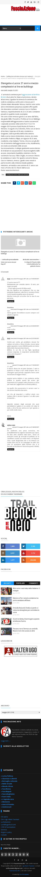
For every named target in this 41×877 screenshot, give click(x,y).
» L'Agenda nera (7, 799)
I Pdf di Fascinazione (8, 827)
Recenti (7, 583)
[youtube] (31, 2)
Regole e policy (6, 832)
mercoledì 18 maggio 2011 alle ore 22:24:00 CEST (25, 326)
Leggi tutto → (6, 741)
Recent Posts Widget (5, 844)
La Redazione (5, 822)
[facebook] (25, 2)
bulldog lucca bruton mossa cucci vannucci (20, 76)
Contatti (4, 835)
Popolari (20, 583)
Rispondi (11, 301)
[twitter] (28, 2)
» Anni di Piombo (7, 804)
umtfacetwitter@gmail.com (14, 868)
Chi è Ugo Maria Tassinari (10, 819)
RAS (8, 279)
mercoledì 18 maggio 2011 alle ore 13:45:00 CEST (25, 279)
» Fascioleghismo (8, 794)
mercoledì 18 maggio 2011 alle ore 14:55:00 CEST (25, 309)
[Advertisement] (20, 52)
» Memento (5, 802)
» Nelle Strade (6, 784)
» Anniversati (6, 807)
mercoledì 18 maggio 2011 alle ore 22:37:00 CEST (25, 338)
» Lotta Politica (7, 776)
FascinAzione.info (19, 863)
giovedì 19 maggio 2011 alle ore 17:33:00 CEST (25, 365)
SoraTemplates (24, 874)
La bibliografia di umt (8, 825)
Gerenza (4, 830)
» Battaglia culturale (9, 781)
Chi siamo (4, 817)
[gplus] (35, 2)
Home (3, 76)
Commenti (33, 583)
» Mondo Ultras (7, 786)
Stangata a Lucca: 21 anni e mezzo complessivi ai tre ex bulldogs (20, 253)
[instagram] (38, 2)
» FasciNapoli (6, 791)
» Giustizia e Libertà (9, 779)
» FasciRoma (6, 789)
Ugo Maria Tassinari (28, 866)
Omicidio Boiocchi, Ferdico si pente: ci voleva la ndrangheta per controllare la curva (26, 610)
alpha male (11, 425)
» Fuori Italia (6, 797)
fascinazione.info (14, 871)
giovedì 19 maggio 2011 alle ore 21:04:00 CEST (25, 427)
